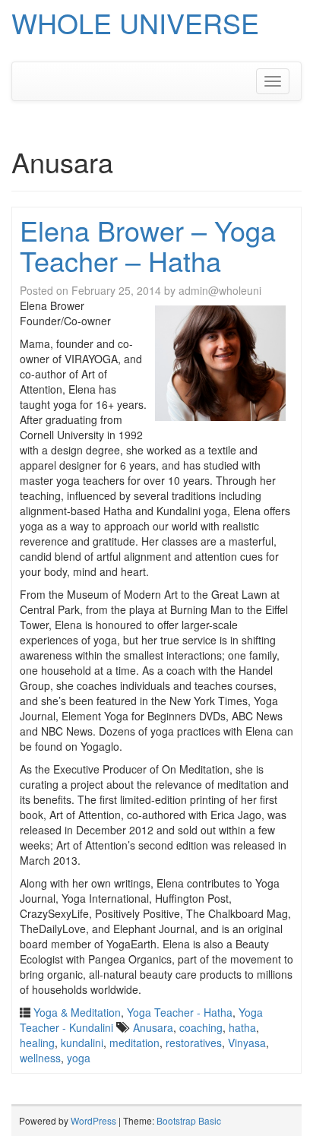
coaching (201, 1027)
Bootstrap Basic (188, 1120)
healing (37, 1042)
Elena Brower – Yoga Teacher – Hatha (148, 245)
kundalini (82, 1042)
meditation (134, 1042)
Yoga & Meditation (77, 1012)
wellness (40, 1057)
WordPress (93, 1120)
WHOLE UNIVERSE (135, 22)
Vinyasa (247, 1042)
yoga (78, 1057)
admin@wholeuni (220, 290)
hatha (242, 1027)
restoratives (194, 1042)
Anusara (153, 1027)
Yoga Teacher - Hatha (179, 1012)
